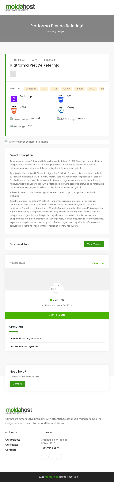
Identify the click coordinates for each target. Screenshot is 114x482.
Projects (62, 31)
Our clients (11, 445)
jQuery (66, 88)
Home (51, 31)
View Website (94, 244)
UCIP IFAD (20, 60)
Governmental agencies (24, 346)
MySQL (92, 88)
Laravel (79, 88)
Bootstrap (31, 88)
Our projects (12, 439)
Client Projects (57, 315)
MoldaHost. (52, 476)
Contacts (10, 450)
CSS (44, 88)
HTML (54, 88)
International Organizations (26, 338)
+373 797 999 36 (50, 448)
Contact (17, 383)
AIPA (35, 60)
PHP (103, 88)
